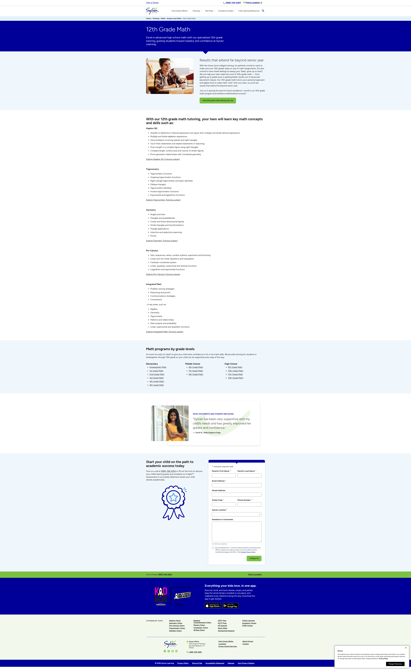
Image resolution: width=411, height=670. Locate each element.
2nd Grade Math (157, 374)
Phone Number (245, 500)
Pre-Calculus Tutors (177, 626)
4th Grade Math (157, 381)
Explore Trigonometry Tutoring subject (163, 200)
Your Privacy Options (246, 663)
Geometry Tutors (175, 623)
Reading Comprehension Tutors (202, 622)
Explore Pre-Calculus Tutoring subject (163, 274)
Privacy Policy (383, 658)
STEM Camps (247, 626)
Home (148, 18)
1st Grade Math (156, 371)
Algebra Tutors (175, 621)
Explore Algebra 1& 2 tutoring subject (163, 159)
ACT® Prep (222, 623)
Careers (246, 644)
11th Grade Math (235, 374)
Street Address (218, 490)
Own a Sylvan (152, 2)
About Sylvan (248, 641)
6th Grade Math (196, 367)
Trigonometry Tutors (177, 628)
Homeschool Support (226, 631)
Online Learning (248, 621)
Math (163, 18)
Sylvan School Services (227, 646)
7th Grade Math (196, 371)
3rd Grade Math (157, 378)
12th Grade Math (235, 378)
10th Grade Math (235, 371)
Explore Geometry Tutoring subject (162, 241)
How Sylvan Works (225, 641)
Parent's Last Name (247, 471)
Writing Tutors (199, 630)
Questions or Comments (222, 519)
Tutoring (156, 18)
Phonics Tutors (199, 625)
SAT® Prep (222, 621)
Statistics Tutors (175, 631)
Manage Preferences (395, 664)
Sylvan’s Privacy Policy (248, 552)
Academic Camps (249, 623)
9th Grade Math (235, 367)
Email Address (219, 480)
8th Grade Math (196, 374)
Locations (222, 644)
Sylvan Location (220, 509)
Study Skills (222, 628)
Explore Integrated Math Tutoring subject (164, 332)
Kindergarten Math (158, 367)
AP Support (222, 626)
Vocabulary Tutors (201, 628)
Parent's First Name (221, 471)
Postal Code (218, 500)
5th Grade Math (157, 385)
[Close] (406, 647)
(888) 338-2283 (165, 574)
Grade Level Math (174, 18)
